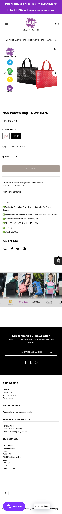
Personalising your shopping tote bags (18, 412)
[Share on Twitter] (17, 249)
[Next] (55, 73)
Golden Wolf (8, 454)
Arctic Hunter (8, 446)
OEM (5, 466)
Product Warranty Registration (15, 432)
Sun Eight (7, 463)
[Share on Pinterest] (24, 249)
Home (6, 40)
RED (6, 136)
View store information (12, 192)
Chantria (6, 451)
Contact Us (7, 392)
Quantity (7, 157)
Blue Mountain (9, 448)
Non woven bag (18, 40)
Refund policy (8, 398)
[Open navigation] (6, 24)
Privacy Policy (8, 426)
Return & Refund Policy (12, 429)
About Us (7, 390)
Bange (5, 460)
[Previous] (5, 73)
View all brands (9, 469)
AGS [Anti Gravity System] (13, 457)
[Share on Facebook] (12, 249)
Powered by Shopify (50, 509)
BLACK (16, 136)
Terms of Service (10, 395)
